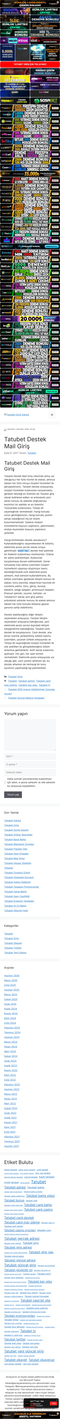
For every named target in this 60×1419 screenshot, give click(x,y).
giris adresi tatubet (27, 1173)
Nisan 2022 (10, 1098)
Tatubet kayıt (44, 1274)
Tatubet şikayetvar (41, 1360)
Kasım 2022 (10, 1070)
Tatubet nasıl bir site (35, 1300)
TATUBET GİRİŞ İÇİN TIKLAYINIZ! (30, 64)
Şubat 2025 (10, 999)
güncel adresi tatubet (13, 1177)
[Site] (30, 108)
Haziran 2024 (11, 1037)
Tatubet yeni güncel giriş (24, 1351)
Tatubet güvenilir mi (18, 1270)
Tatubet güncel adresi (19, 1260)
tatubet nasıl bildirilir (11, 1301)
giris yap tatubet (42, 1173)
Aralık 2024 (10, 1008)
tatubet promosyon (12, 1312)
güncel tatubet (31, 1177)
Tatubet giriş (31, 1243)
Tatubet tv (44, 685)
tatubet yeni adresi (12, 1347)
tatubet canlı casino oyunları (14, 1214)
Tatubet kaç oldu (27, 685)
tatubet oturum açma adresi (41, 1305)
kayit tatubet (46, 1176)
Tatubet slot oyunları (13, 1323)
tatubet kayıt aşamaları (14, 1277)
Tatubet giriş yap (41, 1252)
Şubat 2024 (10, 1056)
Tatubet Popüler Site (15, 849)
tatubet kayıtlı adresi (32, 1278)
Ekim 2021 (10, 1127)
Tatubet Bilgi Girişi (14, 858)
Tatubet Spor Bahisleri (14, 1327)
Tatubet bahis (35, 1187)
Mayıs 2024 (10, 1042)
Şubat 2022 (10, 1108)
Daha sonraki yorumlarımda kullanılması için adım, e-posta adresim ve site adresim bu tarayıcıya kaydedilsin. (31, 782)
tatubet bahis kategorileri (13, 1192)
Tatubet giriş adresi (18, 1247)
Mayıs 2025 (10, 994)
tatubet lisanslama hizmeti (13, 1289)
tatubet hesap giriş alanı (12, 1274)
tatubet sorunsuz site (31, 1323)
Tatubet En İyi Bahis (15, 905)
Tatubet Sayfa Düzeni (16, 830)
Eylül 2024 (10, 1023)
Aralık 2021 (10, 1117)
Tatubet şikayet (15, 1360)
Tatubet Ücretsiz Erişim (17, 872)
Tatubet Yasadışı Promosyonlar (21, 886)
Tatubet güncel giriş (20, 1265)
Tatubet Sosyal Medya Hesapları (26, 698)
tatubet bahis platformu (14, 1196)
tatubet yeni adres (31, 1343)
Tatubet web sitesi (12, 1343)
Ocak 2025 (10, 1004)
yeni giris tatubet (30, 1364)
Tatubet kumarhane (35, 1286)
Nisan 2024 (10, 1046)
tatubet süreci (50, 1327)
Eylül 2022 (10, 1079)
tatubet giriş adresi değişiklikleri (15, 1253)
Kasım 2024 (11, 1013)
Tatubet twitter (15, 1339)
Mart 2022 (10, 1103)
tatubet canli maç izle (13, 1205)
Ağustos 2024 (12, 1027)
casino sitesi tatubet (11, 1173)
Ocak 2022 (10, 1113)
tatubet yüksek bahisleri (26, 1356)
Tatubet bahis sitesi (40, 1195)
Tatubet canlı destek (19, 1217)
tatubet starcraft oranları (35, 1327)
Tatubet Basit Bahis (15, 839)
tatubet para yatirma (37, 1308)
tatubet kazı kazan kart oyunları (15, 1282)
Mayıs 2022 (10, 1094)
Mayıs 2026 (10, 980)
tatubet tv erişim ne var (32, 1335)
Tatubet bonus (14, 1200)
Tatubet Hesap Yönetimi (17, 863)
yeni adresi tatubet (12, 1364)
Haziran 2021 (11, 1146)
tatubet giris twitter (12, 1243)
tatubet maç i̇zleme (29, 1293)
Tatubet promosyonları (19, 1315)
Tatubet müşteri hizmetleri (37, 1296)
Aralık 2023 (10, 1065)
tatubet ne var (9, 1305)
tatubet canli (31, 1200)
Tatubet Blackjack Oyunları (19, 844)
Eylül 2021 (9, 1132)
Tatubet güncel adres (14, 1256)
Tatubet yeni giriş (30, 1347)
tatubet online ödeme (22, 1305)
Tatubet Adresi (12, 820)
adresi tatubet (10, 1169)
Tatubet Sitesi (11, 1319)
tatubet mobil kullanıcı (13, 1296)
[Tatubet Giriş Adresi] (16, 414)
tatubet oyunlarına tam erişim (14, 1308)
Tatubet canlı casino (38, 1209)
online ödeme (25, 1183)
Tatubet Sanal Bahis (15, 891)
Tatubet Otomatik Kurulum (19, 877)
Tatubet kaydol (29, 1274)
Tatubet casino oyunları (20, 1230)
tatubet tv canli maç (13, 1335)
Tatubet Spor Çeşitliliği (16, 896)
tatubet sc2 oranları (43, 1316)
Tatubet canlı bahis (38, 1205)
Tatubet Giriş (15, 676)
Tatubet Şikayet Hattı (16, 910)
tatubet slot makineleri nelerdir (31, 1320)
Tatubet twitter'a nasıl (35, 1340)
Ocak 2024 (10, 1061)
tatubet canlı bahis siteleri (13, 1210)
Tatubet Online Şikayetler (18, 834)
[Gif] (30, 174)
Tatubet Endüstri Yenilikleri (19, 901)
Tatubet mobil (45, 1293)
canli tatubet (42, 1169)
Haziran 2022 (11, 1089)
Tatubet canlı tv (48, 1223)
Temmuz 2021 (12, 1141)
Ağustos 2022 (12, 1084)
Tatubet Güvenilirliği (46, 1265)
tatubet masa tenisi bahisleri (34, 1289)
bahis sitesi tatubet (27, 1170)
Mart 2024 (10, 1051)
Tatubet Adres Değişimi (17, 882)
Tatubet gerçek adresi (21, 1238)
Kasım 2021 (10, 1122)
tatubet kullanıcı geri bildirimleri (15, 1286)
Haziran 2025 (11, 989)
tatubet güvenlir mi (42, 1270)
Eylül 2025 (10, 985)
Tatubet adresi (26, 681)
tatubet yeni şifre (10, 1356)
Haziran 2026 (11, 975)
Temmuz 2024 (12, 1032)
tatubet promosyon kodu (34, 1312)
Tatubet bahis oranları (33, 1191)
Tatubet (12, 681)
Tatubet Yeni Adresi (15, 952)
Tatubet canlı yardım (13, 1226)
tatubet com (44, 1230)
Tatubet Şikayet (13, 943)
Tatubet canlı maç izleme (22, 1222)
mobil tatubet (11, 1182)
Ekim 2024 (10, 1018)
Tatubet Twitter (12, 948)
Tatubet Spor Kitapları (16, 853)
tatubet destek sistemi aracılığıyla (16, 1234)
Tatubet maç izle (11, 1293)
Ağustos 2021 (12, 1136)
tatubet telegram (11, 1331)
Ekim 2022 (10, 1075)
